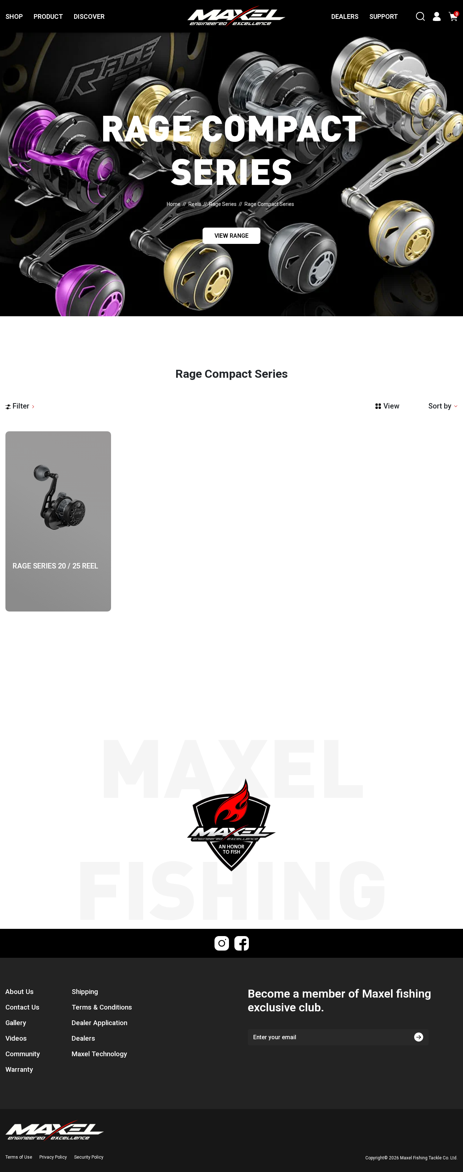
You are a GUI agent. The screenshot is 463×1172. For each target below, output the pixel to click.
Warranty (19, 1070)
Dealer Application (99, 1023)
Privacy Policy (53, 1157)
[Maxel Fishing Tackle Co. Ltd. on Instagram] (221, 943)
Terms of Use (18, 1157)
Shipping (85, 992)
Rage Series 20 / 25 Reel (55, 566)
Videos (16, 1038)
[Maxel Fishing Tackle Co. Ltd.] (220, 16)
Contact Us (22, 1007)
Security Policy (88, 1157)
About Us (19, 992)
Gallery (15, 1023)
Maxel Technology (99, 1054)
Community (22, 1054)
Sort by (439, 406)
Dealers (83, 1038)
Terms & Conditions (102, 1007)
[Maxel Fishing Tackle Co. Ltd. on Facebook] (241, 943)
